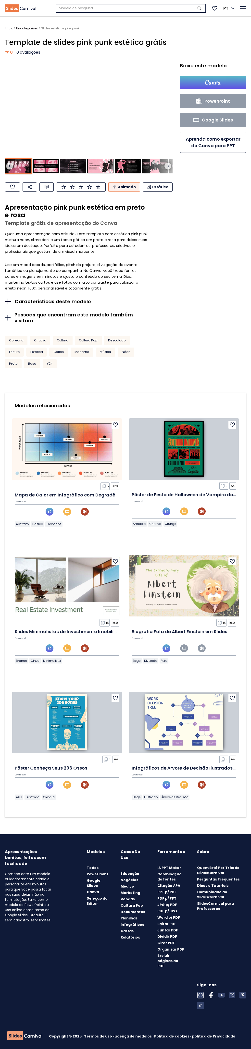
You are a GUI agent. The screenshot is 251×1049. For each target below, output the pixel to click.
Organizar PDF (170, 949)
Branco (21, 661)
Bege (136, 661)
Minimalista (52, 661)
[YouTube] (221, 995)
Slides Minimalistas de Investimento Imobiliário (69, 631)
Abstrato (22, 524)
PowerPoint (97, 874)
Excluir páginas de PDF (167, 960)
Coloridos (54, 524)
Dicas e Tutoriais (212, 885)
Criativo (40, 340)
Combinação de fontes (169, 877)
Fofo (164, 661)
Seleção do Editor (97, 901)
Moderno (82, 352)
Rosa (32, 363)
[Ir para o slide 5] (127, 166)
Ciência (49, 797)
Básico (37, 524)
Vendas (128, 899)
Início (9, 28)
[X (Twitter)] (232, 995)
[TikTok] (200, 1005)
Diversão (150, 661)
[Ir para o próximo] (167, 166)
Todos (93, 867)
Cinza (35, 661)
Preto (13, 363)
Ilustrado (32, 797)
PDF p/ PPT (166, 898)
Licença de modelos (133, 1036)
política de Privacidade (213, 1036)
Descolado (117, 340)
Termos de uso (98, 1036)
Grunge (170, 524)
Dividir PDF (167, 936)
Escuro (14, 352)
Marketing (130, 892)
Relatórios (130, 937)
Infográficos (132, 924)
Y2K (49, 363)
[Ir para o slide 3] (73, 166)
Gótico (58, 352)
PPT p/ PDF (166, 892)
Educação (130, 873)
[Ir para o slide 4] (100, 166)
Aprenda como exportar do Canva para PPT (213, 142)
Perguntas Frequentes (218, 879)
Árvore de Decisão (174, 797)
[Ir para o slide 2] (45, 166)
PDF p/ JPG (167, 911)
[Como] (12, 187)
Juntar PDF (167, 930)
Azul (19, 797)
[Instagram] (200, 995)
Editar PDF (166, 923)
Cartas (127, 930)
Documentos (133, 911)
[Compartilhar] (30, 187)
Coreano (16, 340)
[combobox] (131, 8)
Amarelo (139, 524)
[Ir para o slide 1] (18, 166)
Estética (36, 352)
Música (105, 352)
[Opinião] (46, 187)
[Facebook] (211, 995)
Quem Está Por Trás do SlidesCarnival (218, 870)
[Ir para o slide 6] (154, 166)
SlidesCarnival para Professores (215, 906)
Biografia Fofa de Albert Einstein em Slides (179, 631)
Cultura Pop (88, 340)
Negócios (129, 880)
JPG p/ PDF (167, 904)
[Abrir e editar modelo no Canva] (213, 82)
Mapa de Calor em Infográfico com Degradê (65, 495)
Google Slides (93, 883)
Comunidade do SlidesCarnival (212, 895)
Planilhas (129, 918)
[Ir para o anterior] (9, 166)
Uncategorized (27, 28)
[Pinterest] (242, 995)
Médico (127, 886)
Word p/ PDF (168, 917)
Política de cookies (172, 1036)
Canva (93, 892)
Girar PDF (166, 942)
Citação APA (168, 885)
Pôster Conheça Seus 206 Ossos (51, 768)
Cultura (62, 340)
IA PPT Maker (169, 867)
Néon (126, 352)
